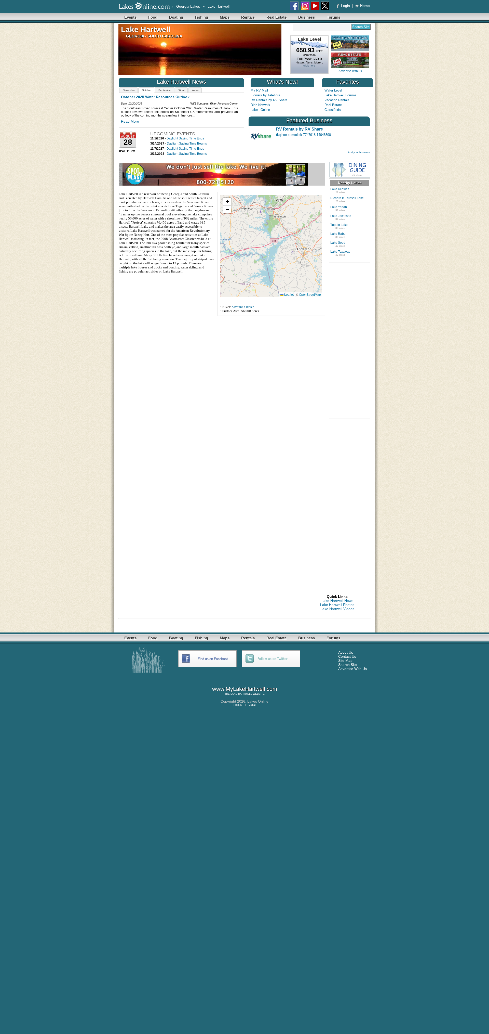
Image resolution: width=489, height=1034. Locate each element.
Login (345, 6)
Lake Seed (337, 242)
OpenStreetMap (310, 294)
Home (365, 6)
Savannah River (243, 307)
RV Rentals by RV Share (269, 100)
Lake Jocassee (340, 216)
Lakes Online (260, 110)
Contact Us (347, 656)
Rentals (248, 17)
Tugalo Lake (339, 225)
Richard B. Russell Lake (347, 198)
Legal (252, 704)
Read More (130, 121)
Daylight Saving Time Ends (185, 138)
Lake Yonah (338, 207)
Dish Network (260, 105)
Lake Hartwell (218, 6)
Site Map (345, 660)
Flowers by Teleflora (265, 95)
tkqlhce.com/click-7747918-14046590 (303, 135)
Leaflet (288, 294)
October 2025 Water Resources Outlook (155, 97)
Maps (224, 17)
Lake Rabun (338, 234)
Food (152, 17)
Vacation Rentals (336, 100)
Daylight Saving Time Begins (187, 143)
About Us (345, 652)
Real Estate (276, 17)
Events (130, 17)
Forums (333, 17)
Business (306, 17)
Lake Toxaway (340, 251)
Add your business (359, 152)
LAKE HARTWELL (241, 693)
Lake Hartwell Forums (340, 95)
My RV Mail (259, 90)
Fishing (201, 17)
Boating (176, 17)
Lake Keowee (339, 189)
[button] (227, 202)
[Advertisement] (349, 339)
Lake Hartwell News (337, 601)
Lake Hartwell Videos (337, 609)
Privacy (238, 704)
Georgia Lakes (188, 6)
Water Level (333, 90)
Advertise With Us (352, 669)
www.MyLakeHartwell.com (244, 689)
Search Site (347, 665)
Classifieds (332, 110)
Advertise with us (350, 71)
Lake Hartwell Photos (337, 605)
